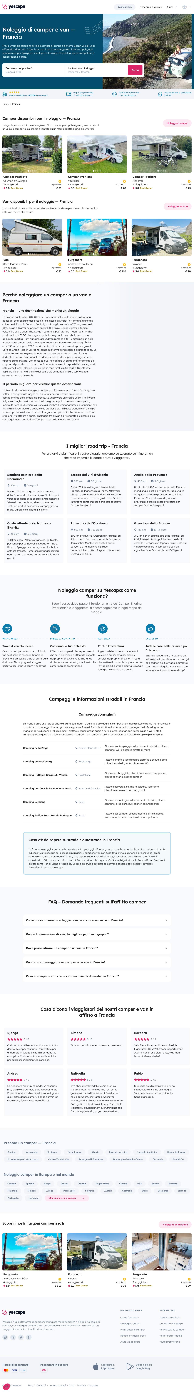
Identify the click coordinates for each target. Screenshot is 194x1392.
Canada (11, 1183)
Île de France (74, 1152)
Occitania (158, 1159)
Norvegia (33, 1198)
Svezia (155, 1183)
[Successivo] (58, 154)
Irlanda (182, 1190)
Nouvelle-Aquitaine (147, 1152)
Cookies (93, 1385)
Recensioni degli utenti (133, 1335)
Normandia (31, 1152)
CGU (71, 1385)
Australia (127, 1190)
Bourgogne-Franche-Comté (128, 1159)
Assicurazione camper (172, 1329)
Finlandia (12, 1190)
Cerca (135, 70)
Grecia (64, 1183)
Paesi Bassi (69, 1190)
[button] (6, 1386)
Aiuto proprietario (170, 1341)
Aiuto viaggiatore (130, 1341)
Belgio (47, 1183)
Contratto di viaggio (171, 1323)
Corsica (11, 1152)
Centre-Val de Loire (58, 1159)
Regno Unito (102, 1183)
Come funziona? (129, 1317)
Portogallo (13, 1198)
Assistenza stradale (171, 1335)
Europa (49, 1190)
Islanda (31, 1190)
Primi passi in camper (132, 1329)
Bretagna (52, 1152)
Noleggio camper (177, 123)
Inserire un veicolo (151, 6)
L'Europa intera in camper (62, 1198)
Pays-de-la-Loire (118, 1152)
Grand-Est (178, 1159)
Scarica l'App (125, 7)
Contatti (41, 1385)
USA (139, 1183)
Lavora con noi (57, 1385)
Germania (163, 1190)
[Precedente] (6, 154)
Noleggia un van (177, 206)
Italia (145, 1190)
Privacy (81, 1385)
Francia (123, 1183)
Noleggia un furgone (175, 1224)
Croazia (82, 1183)
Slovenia (89, 1190)
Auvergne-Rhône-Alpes (91, 1159)
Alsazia (95, 1152)
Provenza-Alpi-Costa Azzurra (22, 1159)
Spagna (30, 1183)
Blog (30, 1385)
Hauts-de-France (176, 1152)
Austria (108, 1190)
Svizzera (173, 1183)
